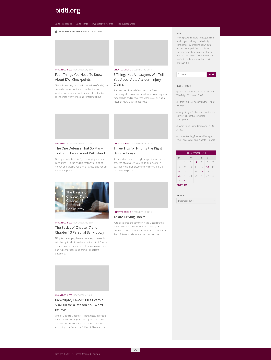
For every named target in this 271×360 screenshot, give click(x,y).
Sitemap (96, 353)
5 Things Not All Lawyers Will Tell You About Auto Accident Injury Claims (139, 79)
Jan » (186, 184)
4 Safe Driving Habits (130, 217)
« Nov (179, 184)
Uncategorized (64, 69)
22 (179, 176)
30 (185, 180)
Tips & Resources (126, 23)
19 (202, 171)
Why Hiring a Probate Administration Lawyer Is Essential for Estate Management (195, 116)
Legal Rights (82, 23)
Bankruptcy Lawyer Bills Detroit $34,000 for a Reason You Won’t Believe (79, 305)
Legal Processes (63, 23)
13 (207, 166)
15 (179, 171)
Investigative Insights (102, 23)
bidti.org (67, 10)
